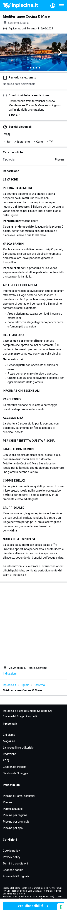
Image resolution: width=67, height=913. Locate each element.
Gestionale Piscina (14, 767)
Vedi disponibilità (31, 906)
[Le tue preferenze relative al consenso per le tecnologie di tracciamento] (60, 906)
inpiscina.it (9, 685)
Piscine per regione (15, 815)
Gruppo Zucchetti (27, 716)
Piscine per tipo (13, 828)
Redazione (9, 754)
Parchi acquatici (13, 808)
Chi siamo (9, 734)
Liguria (25, 685)
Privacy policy (11, 857)
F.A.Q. (6, 760)
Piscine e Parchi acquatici (19, 796)
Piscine (7, 802)
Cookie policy (11, 850)
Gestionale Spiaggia (15, 773)
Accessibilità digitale (16, 876)
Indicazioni (9, 673)
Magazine (9, 741)
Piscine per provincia (16, 821)
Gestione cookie (13, 870)
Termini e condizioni (15, 863)
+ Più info (15, 115)
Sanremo (39, 685)
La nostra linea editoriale (18, 747)
